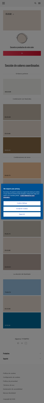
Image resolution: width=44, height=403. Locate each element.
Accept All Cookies (22, 208)
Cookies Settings (22, 203)
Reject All (22, 214)
